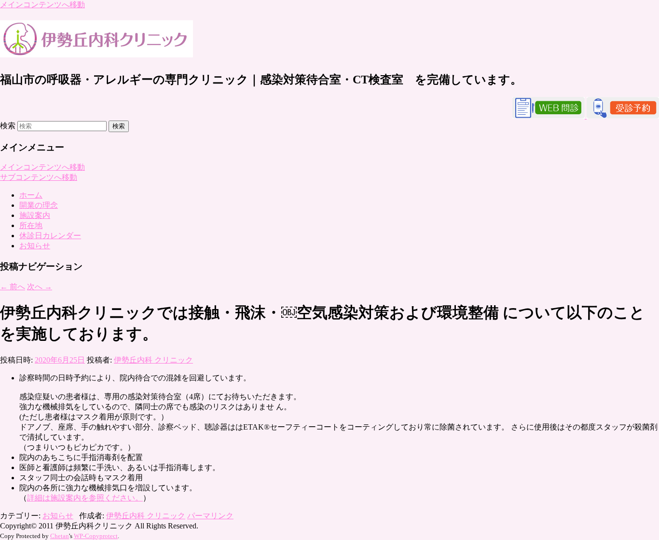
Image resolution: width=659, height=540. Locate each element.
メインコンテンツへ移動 (42, 4)
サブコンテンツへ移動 (38, 177)
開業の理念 (38, 205)
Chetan (59, 536)
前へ (12, 287)
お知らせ (34, 246)
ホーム (30, 195)
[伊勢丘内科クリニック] (96, 52)
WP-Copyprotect (96, 536)
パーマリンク (210, 516)
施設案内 (34, 215)
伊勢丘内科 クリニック (153, 360)
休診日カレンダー (50, 235)
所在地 (30, 225)
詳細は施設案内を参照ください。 (85, 498)
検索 (7, 126)
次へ (39, 287)
